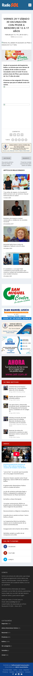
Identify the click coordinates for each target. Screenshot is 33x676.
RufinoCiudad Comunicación (20, 665)
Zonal (23, 392)
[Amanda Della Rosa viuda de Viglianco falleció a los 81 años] (16, 234)
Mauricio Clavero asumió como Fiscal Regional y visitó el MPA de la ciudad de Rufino (16, 479)
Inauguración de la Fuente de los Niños (15, 529)
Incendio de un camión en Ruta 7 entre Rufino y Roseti (15, 516)
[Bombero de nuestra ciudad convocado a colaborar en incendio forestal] (16, 208)
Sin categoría (6, 646)
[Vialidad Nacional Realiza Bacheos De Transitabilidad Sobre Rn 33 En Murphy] (5, 388)
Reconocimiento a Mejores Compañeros (16, 511)
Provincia (19, 392)
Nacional (24, 424)
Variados (4, 650)
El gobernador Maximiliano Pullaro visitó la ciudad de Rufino (14, 486)
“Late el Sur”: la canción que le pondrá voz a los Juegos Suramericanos (15, 472)
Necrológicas (20, 672)
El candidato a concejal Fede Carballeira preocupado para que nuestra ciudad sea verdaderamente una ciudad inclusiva (15, 271)
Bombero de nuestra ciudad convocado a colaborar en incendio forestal (15, 219)
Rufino (13, 37)
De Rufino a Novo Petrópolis (12, 499)
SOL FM (15, 34)
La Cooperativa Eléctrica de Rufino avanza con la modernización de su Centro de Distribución (14, 522)
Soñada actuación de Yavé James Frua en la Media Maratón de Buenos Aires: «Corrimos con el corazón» (17, 420)
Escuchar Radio (7, 670)
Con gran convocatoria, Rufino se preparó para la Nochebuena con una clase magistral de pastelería (15, 505)
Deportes (19, 424)
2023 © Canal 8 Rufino (21, 667)
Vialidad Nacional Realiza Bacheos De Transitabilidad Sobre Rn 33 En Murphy (18, 388)
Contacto (28, 672)
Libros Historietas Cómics (10, 628)
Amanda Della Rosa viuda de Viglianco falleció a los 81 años (14, 245)
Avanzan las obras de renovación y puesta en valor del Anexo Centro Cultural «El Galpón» (18, 433)
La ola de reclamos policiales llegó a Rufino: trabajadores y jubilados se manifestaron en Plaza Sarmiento (14, 493)
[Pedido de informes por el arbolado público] (5, 397)
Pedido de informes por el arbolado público (17, 397)
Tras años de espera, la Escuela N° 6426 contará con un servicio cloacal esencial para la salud (15, 193)
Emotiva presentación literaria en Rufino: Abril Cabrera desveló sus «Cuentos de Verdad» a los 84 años (14, 466)
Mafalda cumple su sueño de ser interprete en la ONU (13, 534)
